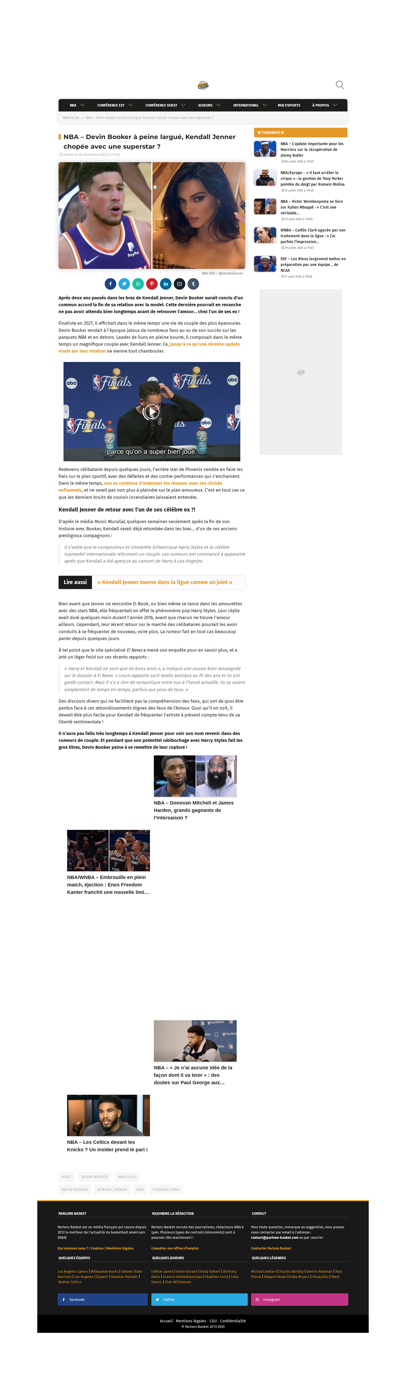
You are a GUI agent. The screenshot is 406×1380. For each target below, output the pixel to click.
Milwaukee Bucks (104, 1271)
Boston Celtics (70, 1282)
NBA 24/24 (71, 118)
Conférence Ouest (161, 105)
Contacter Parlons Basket (271, 1248)
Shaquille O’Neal (325, 1277)
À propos (320, 105)
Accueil (166, 1321)
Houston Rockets (124, 1277)
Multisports (289, 105)
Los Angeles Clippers (91, 1277)
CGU (213, 1321)
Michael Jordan (263, 1271)
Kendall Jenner (112, 1189)
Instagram (271, 1300)
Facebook (77, 1300)
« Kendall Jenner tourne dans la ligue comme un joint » (164, 582)
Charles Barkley (291, 1271)
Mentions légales (191, 1321)
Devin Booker (95, 1177)
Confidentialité (233, 1321)
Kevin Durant (186, 1271)
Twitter (169, 1300)
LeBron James (162, 1271)
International (246, 105)
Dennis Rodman (319, 1271)
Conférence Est (111, 105)
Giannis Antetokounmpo (182, 1277)
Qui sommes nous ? (73, 1248)
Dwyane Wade (275, 1277)
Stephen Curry (216, 1277)
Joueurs (205, 105)
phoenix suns (166, 1189)
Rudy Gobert (210, 1271)
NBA (73, 105)
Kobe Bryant (299, 1277)
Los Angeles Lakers (73, 1271)
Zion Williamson (178, 1282)
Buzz (66, 1177)
